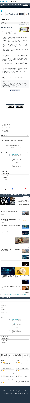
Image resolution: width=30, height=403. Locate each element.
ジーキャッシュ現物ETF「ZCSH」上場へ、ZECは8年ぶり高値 (22, 245)
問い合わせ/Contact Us (5, 391)
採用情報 (2, 5)
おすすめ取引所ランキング (7, 130)
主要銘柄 (12, 4)
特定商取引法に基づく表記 (8, 393)
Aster (11, 162)
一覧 (27, 135)
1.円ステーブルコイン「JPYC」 (8, 294)
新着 (4, 4)
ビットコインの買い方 (7, 127)
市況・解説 (7, 4)
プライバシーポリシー (18, 391)
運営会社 (25, 390)
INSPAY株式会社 (13, 158)
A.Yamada (2, 22)
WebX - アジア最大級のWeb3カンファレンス (21, 393)
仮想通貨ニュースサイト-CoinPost (16, 397)
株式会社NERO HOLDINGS (14, 154)
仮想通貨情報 (21, 22)
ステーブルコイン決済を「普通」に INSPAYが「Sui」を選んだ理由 (16, 159)
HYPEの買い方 (4, 349)
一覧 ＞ (28, 197)
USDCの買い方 (5, 177)
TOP (1, 4)
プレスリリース (20, 4)
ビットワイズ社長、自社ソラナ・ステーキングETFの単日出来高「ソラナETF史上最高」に (7, 276)
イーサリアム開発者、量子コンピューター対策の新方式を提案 (10, 225)
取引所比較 (25, 4)
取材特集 (15, 4)
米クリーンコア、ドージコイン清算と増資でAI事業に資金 (22, 276)
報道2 (5, 23)
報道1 (3, 23)
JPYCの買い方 (5, 179)
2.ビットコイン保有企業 (16, 294)
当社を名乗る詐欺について (11, 391)
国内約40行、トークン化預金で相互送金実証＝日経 (9, 211)
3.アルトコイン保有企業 (23, 294)
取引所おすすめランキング (6, 173)
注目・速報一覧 (25, 292)
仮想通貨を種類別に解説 (7, 124)
